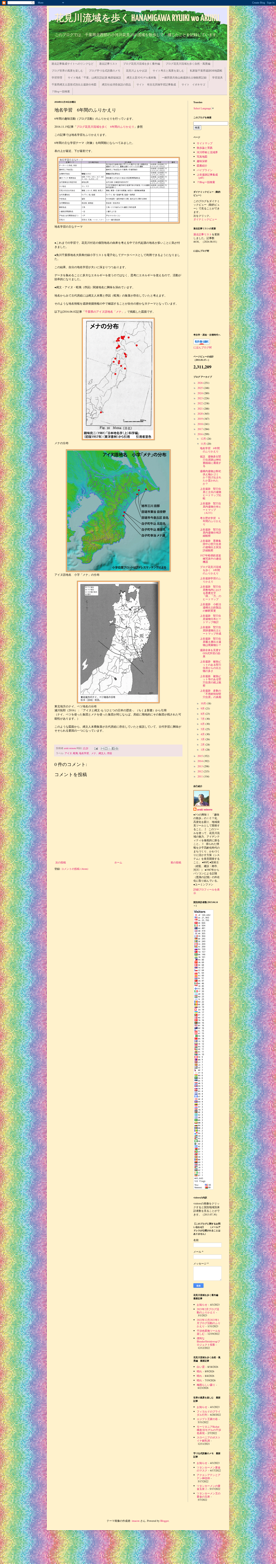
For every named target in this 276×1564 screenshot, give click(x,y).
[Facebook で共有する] (113, 748)
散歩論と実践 (205, 147)
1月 (203, 749)
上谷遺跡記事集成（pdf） (207, 176)
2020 (201, 413)
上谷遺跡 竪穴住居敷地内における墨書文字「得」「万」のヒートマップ (210, 593)
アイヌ (68, 753)
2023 (201, 398)
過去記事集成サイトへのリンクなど (72, 63)
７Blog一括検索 (61, 91)
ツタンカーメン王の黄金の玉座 (208, 1495)
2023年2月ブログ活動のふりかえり (208, 1310)
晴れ (199, 1371)
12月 (204, 438)
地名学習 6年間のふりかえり (210, 449)
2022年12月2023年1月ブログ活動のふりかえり (208, 1323)
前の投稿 (176, 862)
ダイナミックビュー (205, 219)
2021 (201, 408)
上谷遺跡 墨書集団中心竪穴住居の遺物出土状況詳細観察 (210, 545)
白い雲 (201, 1367)
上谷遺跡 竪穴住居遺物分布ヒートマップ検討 (210, 619)
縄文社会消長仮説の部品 (116, 84)
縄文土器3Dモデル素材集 (141, 77)
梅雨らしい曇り (206, 1385)
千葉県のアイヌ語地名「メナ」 (104, 311)
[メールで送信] (102, 748)
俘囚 (109, 753)
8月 (203, 713)
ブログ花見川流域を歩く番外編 (141, 63)
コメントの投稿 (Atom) (74, 869)
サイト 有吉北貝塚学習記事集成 (156, 84)
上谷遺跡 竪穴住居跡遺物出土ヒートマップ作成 (210, 630)
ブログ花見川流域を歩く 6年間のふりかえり (105, 126)
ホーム (118, 862)
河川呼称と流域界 (207, 152)
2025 (201, 388)
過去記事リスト (108, 63)
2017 (201, 429)
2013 (201, 766)
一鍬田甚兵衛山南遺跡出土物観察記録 (184, 77)
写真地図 (202, 156)
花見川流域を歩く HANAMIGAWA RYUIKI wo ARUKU (136, 18)
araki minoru (204, 809)
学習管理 (57, 77)
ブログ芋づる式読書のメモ (104, 70)
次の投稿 (60, 862)
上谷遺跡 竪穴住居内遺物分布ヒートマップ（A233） (210, 508)
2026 (201, 383)
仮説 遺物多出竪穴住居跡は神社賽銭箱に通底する (210, 461)
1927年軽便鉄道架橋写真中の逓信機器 (210, 559)
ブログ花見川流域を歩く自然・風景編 (188, 63)
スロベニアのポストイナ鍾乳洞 (208, 1439)
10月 (204, 703)
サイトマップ (205, 143)
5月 (203, 729)
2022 (201, 403)
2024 (201, 393)
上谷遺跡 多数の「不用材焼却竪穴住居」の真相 (210, 694)
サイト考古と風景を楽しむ (168, 70)
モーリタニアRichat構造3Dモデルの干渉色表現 (209, 1430)
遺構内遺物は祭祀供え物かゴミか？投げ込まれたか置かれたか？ (210, 477)
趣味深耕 (202, 161)
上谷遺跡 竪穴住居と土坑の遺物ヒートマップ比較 (210, 493)
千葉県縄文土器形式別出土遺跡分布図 (74, 84)
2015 (201, 756)
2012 (201, 771)
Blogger (164, 1521)
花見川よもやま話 (136, 70)
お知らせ (202, 1304)
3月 (203, 739)
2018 (201, 424)
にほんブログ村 (202, 347)
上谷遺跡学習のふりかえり (210, 579)
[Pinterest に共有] (117, 748)
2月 (203, 744)
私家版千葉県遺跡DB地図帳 (206, 70)
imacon (136, 1521)
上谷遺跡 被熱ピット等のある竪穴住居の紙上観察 (210, 680)
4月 (203, 734)
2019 (201, 418)
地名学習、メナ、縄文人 (92, 753)
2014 (201, 761)
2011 (201, 776)
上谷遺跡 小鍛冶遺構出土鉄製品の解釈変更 (210, 607)
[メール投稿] (95, 748)
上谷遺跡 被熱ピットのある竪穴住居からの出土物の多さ (210, 666)
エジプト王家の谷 (207, 1419)
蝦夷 (75, 753)
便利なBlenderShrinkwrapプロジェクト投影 (208, 1341)
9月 (203, 708)
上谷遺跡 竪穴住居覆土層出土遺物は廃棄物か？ (210, 642)
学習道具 (217, 77)
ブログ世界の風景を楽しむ (67, 70)
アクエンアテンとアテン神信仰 (208, 1476)
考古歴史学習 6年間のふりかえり (210, 521)
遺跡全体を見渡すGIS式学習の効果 (210, 653)
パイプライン (205, 170)
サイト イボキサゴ (193, 84)
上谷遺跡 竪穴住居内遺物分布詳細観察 (210, 533)
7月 (203, 719)
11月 (204, 443)
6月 (203, 724)
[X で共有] (110, 748)
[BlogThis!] (106, 748)
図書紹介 (202, 165)
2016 (201, 434)
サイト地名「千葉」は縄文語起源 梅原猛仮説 (94, 77)
